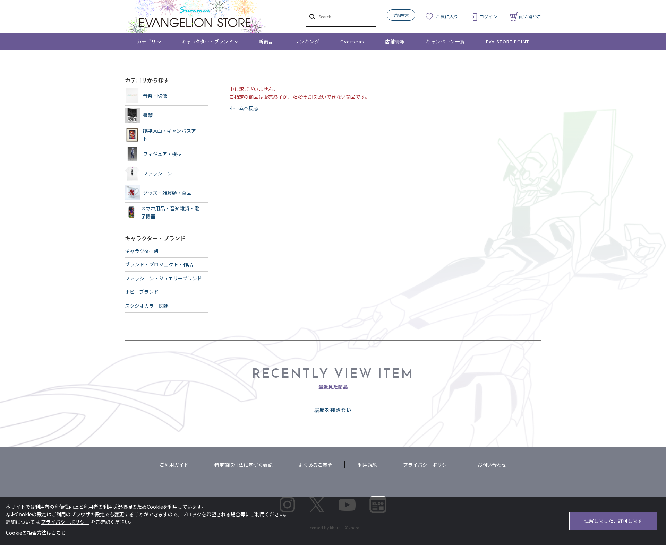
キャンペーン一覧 (445, 41)
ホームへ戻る (243, 108)
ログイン (488, 16)
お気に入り (447, 16)
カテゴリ (146, 41)
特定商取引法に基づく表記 (243, 464)
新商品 (266, 41)
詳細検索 (401, 15)
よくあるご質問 (315, 464)
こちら (58, 532)
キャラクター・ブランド (207, 41)
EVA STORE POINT (507, 41)
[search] (311, 16)
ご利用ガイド (174, 464)
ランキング (306, 41)
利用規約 (367, 464)
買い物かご (530, 16)
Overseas (352, 41)
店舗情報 (395, 41)
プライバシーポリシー (427, 464)
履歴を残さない (333, 409)
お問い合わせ (491, 464)
